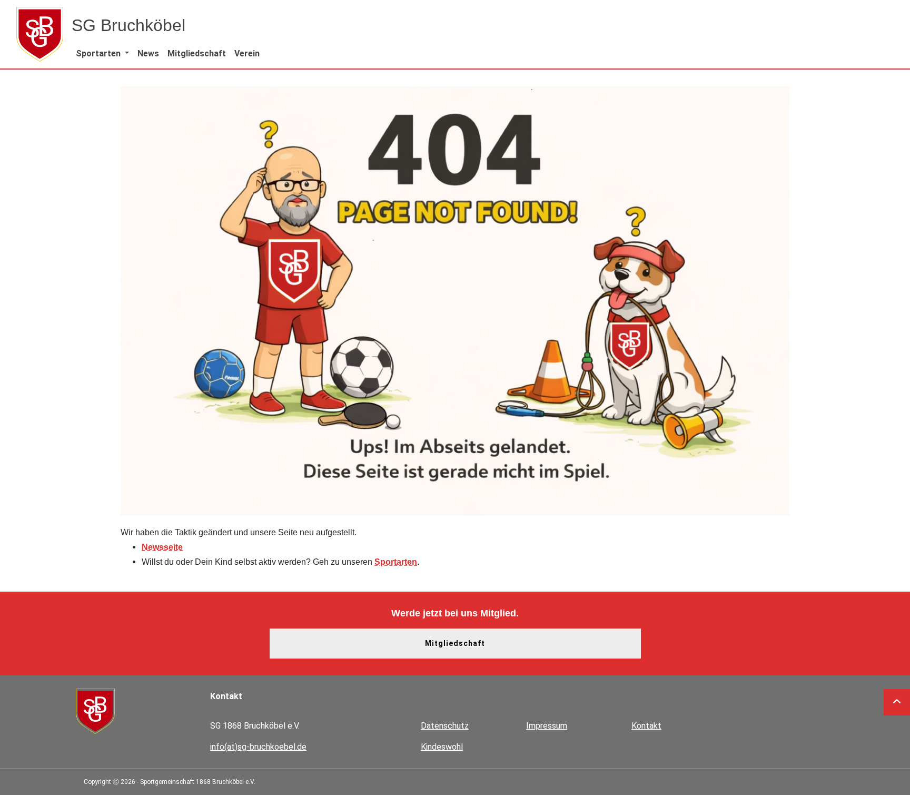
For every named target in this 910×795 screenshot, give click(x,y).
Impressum (546, 726)
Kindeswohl (442, 747)
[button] (102, 53)
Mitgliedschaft (455, 643)
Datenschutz (445, 726)
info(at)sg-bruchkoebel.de (258, 747)
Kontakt (646, 726)
